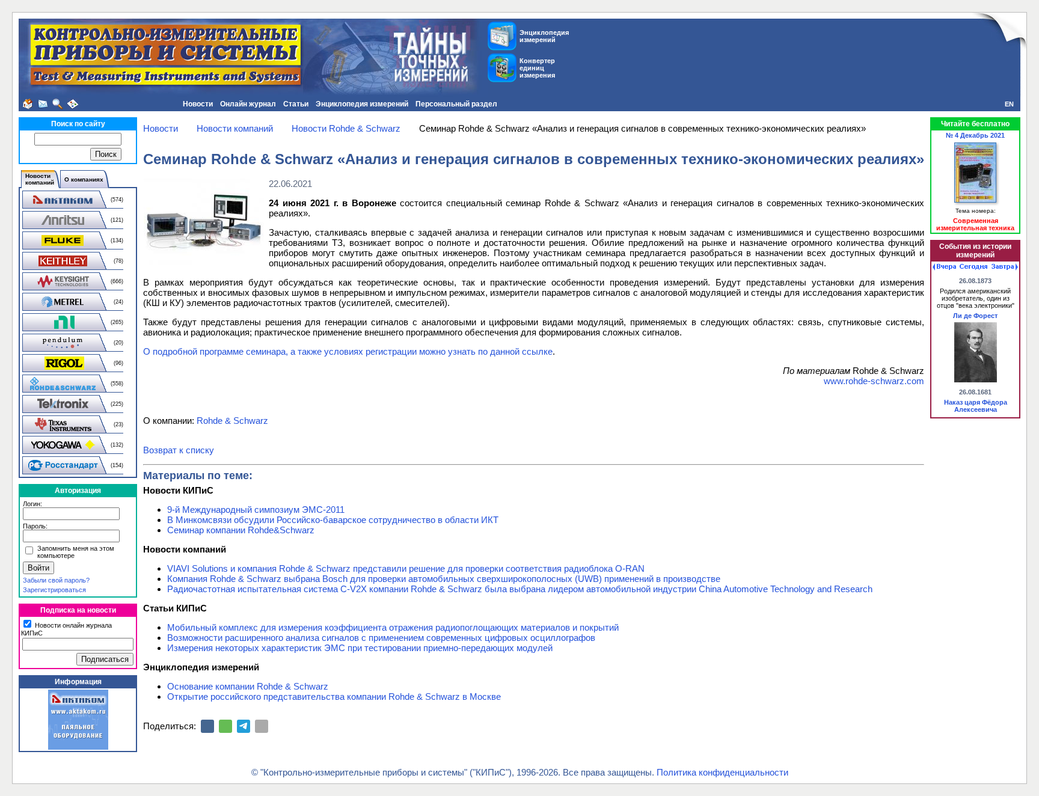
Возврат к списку (178, 450)
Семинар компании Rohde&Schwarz (240, 530)
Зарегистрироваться (54, 589)
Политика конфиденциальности (722, 772)
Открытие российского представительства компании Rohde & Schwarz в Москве (334, 696)
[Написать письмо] (43, 104)
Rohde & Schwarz (232, 420)
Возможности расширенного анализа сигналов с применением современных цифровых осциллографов (381, 637)
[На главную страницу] (28, 104)
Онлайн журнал (248, 104)
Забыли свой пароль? (56, 580)
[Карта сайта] (73, 104)
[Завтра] (1004, 267)
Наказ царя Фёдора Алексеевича (975, 406)
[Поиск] (58, 104)
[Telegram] (243, 726)
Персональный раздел (456, 104)
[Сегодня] (973, 267)
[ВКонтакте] (207, 726)
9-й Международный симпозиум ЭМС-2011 (256, 509)
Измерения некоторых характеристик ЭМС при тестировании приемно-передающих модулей (360, 648)
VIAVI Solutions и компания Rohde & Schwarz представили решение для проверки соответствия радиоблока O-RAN (406, 568)
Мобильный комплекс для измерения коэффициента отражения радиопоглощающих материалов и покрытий (393, 627)
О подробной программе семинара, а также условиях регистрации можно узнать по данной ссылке (348, 351)
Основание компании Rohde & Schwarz (247, 686)
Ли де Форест (975, 315)
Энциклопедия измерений (362, 104)
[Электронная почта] (261, 726)
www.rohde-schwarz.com (874, 381)
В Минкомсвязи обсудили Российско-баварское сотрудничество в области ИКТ (332, 520)
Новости (198, 104)
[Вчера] (944, 267)
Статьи (295, 104)
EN (1009, 104)
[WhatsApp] (225, 726)
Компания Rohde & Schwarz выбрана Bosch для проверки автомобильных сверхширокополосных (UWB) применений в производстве (443, 579)
